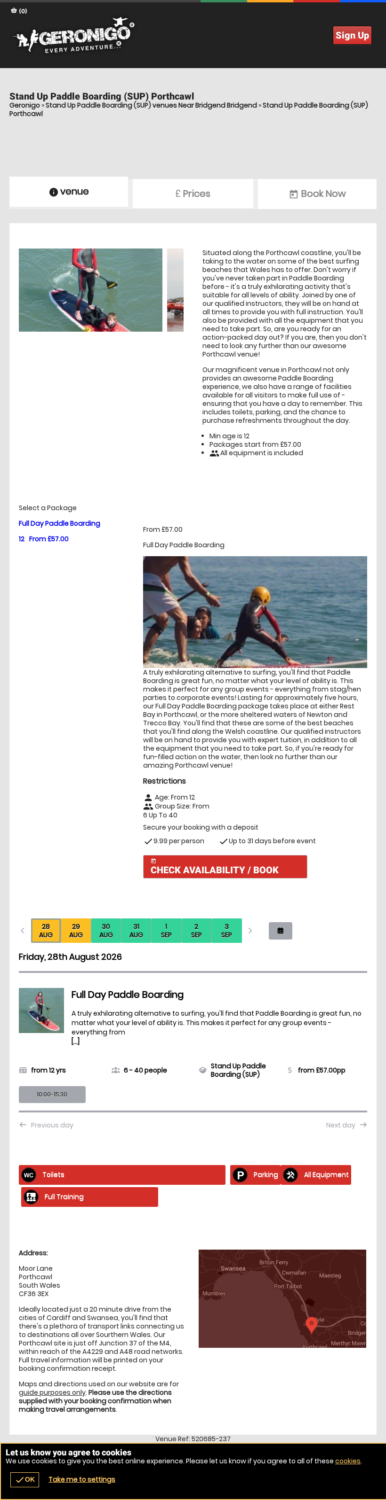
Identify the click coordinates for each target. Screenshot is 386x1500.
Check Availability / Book (215, 867)
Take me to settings (81, 1479)
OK (25, 1480)
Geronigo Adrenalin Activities (193, 35)
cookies (348, 1461)
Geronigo (24, 105)
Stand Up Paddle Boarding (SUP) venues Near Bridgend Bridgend (151, 105)
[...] (76, 1041)
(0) (22, 11)
